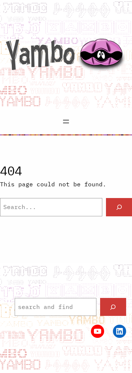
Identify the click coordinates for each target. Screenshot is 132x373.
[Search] (119, 207)
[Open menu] (66, 121)
